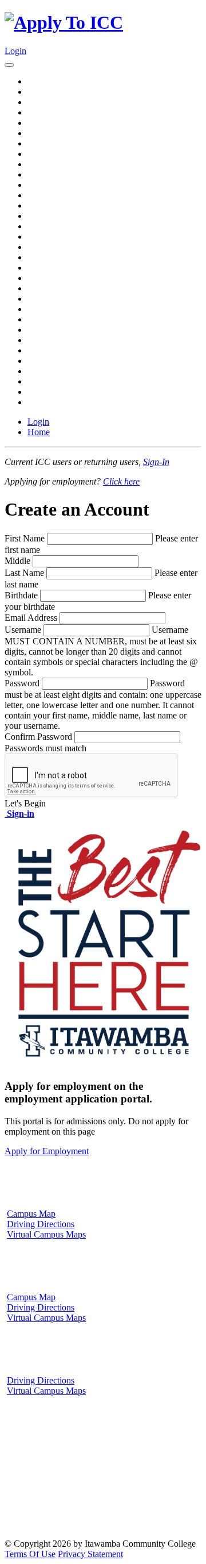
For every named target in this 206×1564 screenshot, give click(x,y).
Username (23, 630)
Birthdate (21, 595)
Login (15, 51)
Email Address (31, 617)
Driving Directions (40, 1224)
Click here (121, 481)
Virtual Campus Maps (46, 1234)
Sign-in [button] (19, 813)
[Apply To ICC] (64, 22)
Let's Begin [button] (25, 803)
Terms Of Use (30, 1554)
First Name (25, 538)
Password (22, 683)
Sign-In (156, 462)
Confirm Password (38, 736)
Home (38, 432)
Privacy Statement (90, 1554)
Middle (17, 561)
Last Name (24, 573)
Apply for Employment (47, 1151)
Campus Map (31, 1214)
